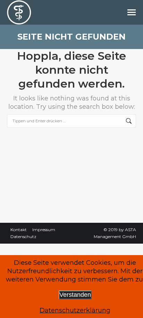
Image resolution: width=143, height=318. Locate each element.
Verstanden (75, 294)
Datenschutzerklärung (75, 310)
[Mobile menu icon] (131, 12)
